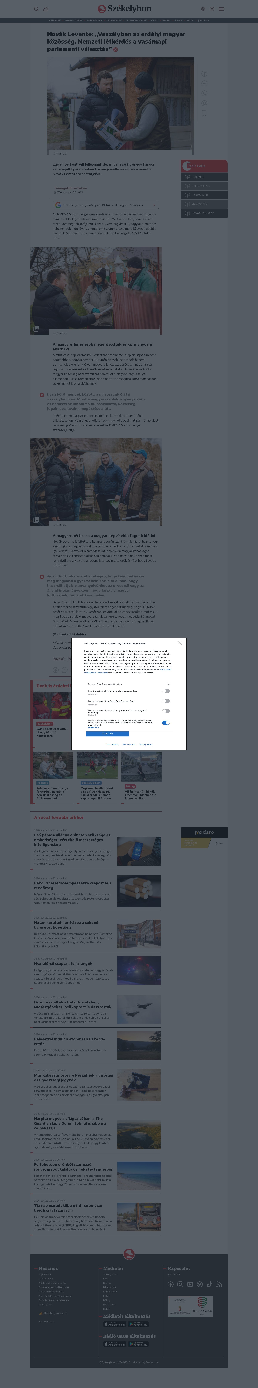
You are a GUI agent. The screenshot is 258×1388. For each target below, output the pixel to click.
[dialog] (129, 694)
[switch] (166, 691)
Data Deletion (112, 744)
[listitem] (129, 684)
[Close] (180, 644)
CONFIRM (107, 734)
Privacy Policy (145, 744)
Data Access (129, 744)
